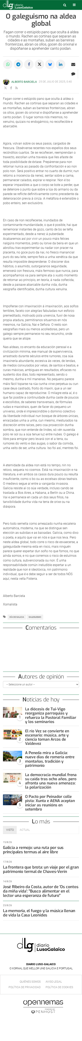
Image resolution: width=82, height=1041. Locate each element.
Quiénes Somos (30, 981)
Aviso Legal (54, 981)
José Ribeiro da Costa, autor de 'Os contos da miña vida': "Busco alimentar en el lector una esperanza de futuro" (40, 891)
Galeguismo (35, 617)
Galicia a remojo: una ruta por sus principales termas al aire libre (33, 850)
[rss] (16, 88)
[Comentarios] (73, 74)
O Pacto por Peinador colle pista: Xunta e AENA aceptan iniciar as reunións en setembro (50, 803)
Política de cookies (59, 987)
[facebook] (11, 88)
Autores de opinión (41, 676)
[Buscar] (64, 5)
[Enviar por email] (73, 64)
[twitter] (5, 88)
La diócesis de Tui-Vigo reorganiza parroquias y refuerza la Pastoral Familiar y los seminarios (50, 715)
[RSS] (50, 958)
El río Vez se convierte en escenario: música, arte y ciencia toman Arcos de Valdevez (47, 737)
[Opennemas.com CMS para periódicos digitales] (43, 1006)
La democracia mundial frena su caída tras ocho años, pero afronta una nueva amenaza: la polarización (51, 781)
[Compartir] (8, 64)
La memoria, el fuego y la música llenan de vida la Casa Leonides (39, 913)
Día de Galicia (17, 617)
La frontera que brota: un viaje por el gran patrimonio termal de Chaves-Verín (41, 869)
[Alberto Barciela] (6, 82)
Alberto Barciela (24, 81)
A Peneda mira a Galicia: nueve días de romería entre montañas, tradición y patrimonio (49, 759)
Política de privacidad (25, 987)
